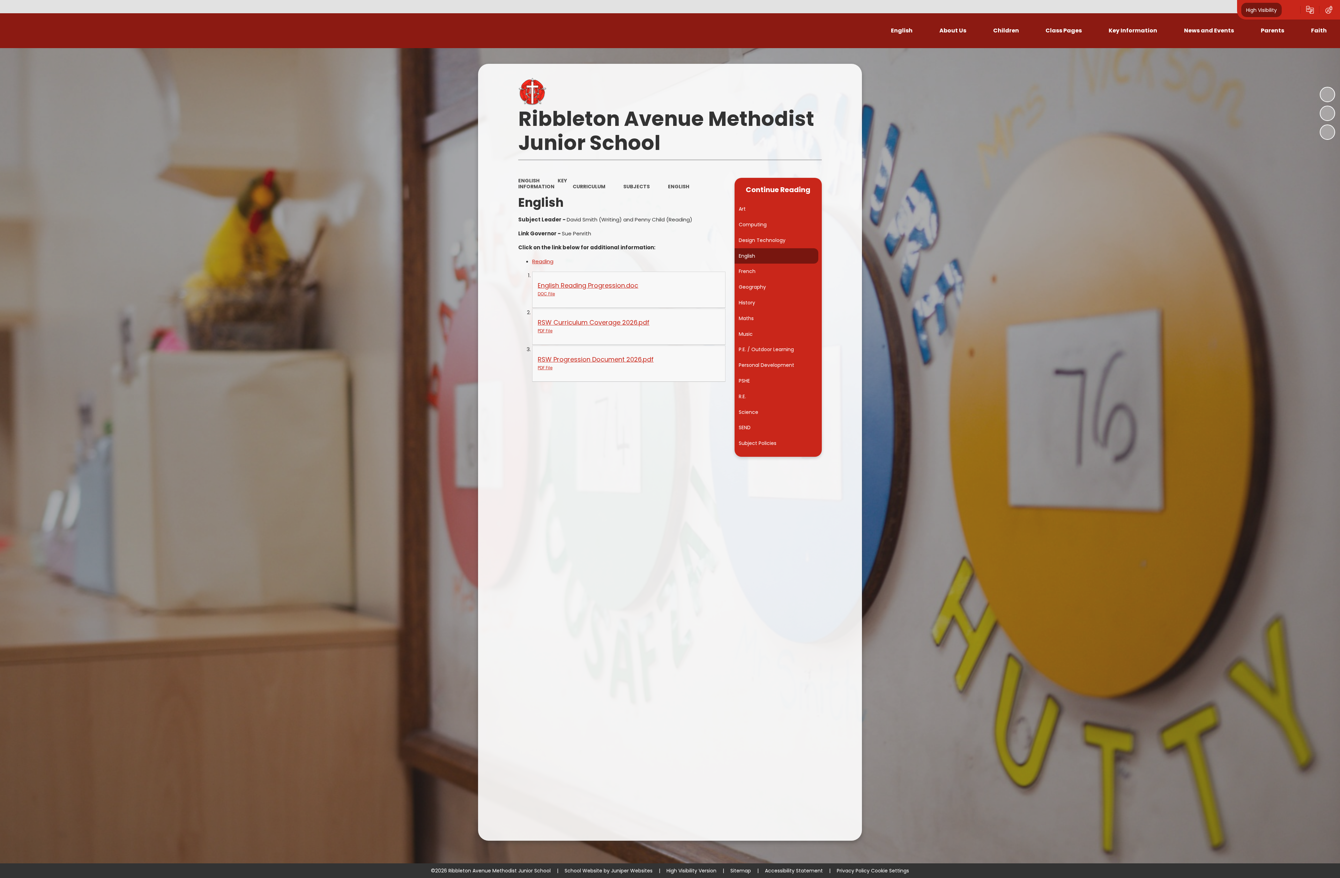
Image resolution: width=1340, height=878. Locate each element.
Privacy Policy (853, 870)
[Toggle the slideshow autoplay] (1327, 94)
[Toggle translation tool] (1310, 10)
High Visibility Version (691, 870)
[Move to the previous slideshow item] (1327, 113)
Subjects (636, 186)
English (528, 180)
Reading (542, 261)
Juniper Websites (632, 870)
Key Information (542, 183)
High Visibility (1261, 9)
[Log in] (1328, 10)
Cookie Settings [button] (890, 870)
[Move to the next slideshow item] (1327, 132)
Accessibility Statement (794, 870)
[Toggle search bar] (1291, 10)
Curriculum (589, 186)
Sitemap (740, 870)
